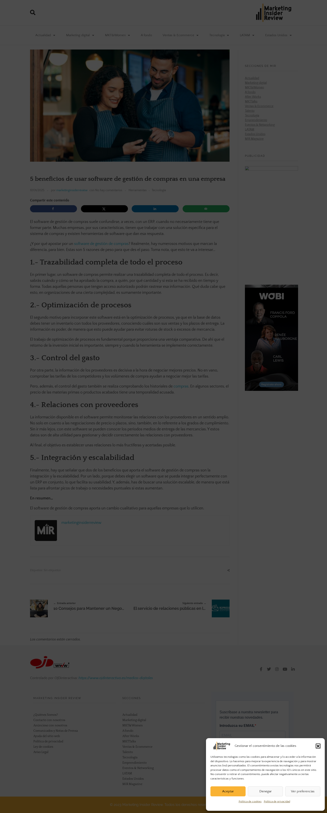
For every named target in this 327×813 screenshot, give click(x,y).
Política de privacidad (277, 801)
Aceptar (228, 791)
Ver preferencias (303, 791)
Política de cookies (250, 801)
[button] (318, 746)
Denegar (265, 791)
